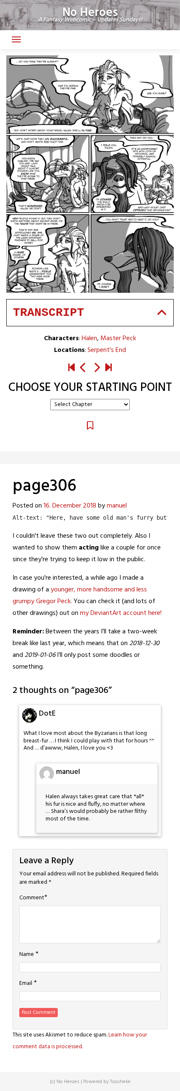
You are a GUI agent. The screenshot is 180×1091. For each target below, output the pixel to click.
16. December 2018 (70, 505)
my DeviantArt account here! (121, 613)
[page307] (96, 368)
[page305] (83, 368)
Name (26, 954)
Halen (89, 338)
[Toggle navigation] (16, 39)
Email (25, 983)
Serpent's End (106, 350)
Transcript (48, 312)
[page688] (108, 368)
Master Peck (118, 338)
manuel (117, 505)
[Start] (71, 368)
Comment (31, 898)
